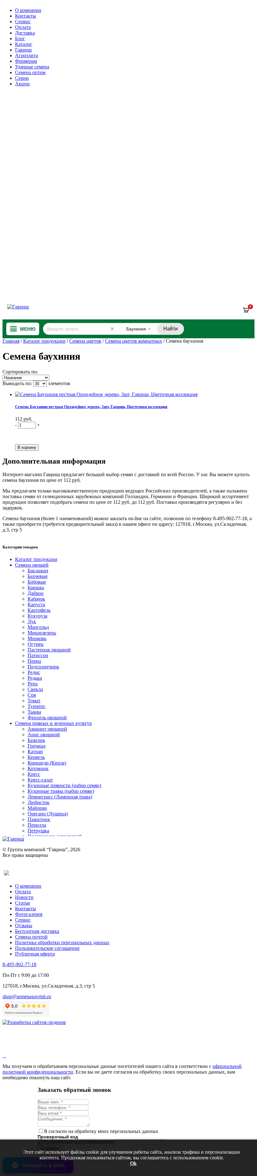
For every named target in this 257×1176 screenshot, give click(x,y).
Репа (33, 683)
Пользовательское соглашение (47, 948)
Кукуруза (37, 615)
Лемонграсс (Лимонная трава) (60, 796)
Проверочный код (58, 1136)
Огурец (36, 644)
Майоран (37, 808)
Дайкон (36, 593)
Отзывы (23, 925)
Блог (20, 38)
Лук (32, 621)
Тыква (34, 712)
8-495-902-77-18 (19, 964)
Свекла (35, 689)
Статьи (22, 903)
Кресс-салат (40, 779)
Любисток (39, 802)
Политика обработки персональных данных (62, 942)
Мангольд (38, 627)
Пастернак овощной (49, 649)
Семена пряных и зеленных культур (53, 723)
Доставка (25, 32)
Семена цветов (85, 341)
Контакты (25, 16)
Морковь (37, 638)
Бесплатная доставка (37, 931)
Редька (35, 678)
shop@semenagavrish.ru (27, 996)
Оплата (23, 27)
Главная (11, 341)
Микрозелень (42, 632)
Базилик (36, 740)
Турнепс (36, 706)
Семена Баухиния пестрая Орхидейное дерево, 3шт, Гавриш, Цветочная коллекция (91, 406)
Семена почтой (31, 936)
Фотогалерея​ (28, 914)
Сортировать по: (20, 371)
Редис (34, 672)
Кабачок (36, 599)
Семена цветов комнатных (133, 341)
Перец (34, 661)
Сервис (23, 21)
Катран (35, 751)
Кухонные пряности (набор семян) (64, 785)
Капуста (36, 604)
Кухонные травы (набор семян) (61, 791)
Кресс (34, 774)
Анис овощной (44, 734)
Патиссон (38, 655)
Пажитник (39, 819)
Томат (34, 700)
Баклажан (38, 570)
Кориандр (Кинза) (47, 762)
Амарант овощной (47, 729)
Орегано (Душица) (48, 813)
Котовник (38, 768)
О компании (28, 10)
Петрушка (38, 830)
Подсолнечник (43, 666)
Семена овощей (32, 565)
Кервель (36, 757)
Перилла (37, 825)
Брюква (36, 587)
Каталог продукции (44, 341)
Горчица (36, 746)
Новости (24, 897)
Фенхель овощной (47, 717)
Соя (32, 695)
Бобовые (37, 582)
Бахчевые (38, 576)
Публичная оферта (35, 953)
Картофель (39, 610)
